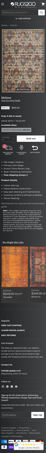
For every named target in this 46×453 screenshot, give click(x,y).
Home (4, 25)
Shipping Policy (7, 430)
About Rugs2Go (7, 433)
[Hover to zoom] (23, 60)
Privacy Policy (24, 428)
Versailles (7, 297)
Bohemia (35, 297)
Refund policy (34, 433)
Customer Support (8, 428)
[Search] (41, 12)
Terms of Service (23, 430)
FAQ (33, 430)
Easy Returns (21, 433)
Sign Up (37, 415)
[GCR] (16, 444)
